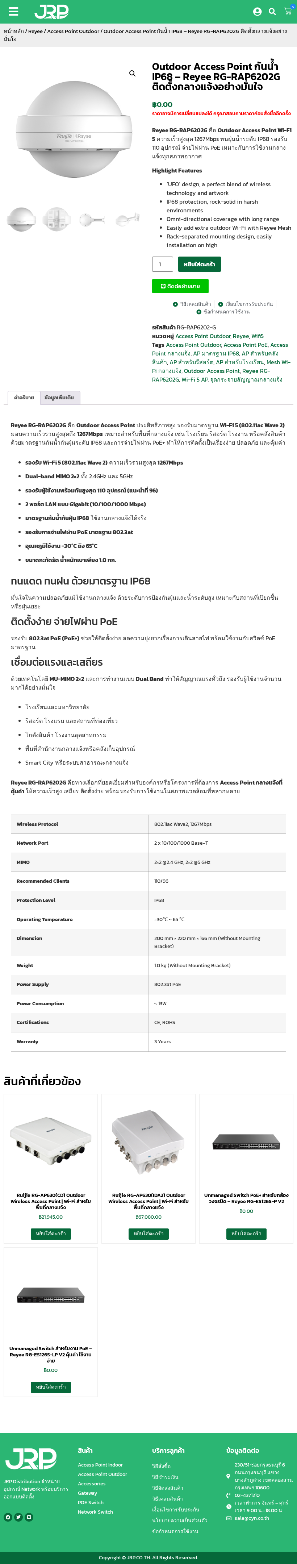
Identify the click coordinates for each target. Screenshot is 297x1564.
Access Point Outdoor (73, 31)
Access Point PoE (245, 344)
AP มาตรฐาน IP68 (216, 353)
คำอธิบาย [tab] (24, 398)
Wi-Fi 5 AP (194, 379)
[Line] (29, 1517)
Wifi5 (257, 336)
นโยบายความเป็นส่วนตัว (180, 1521)
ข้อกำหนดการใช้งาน (175, 1531)
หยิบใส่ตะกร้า (199, 264)
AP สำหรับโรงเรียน (240, 362)
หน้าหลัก (14, 31)
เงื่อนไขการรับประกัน (176, 1510)
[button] (15, 11)
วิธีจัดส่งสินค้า (167, 1488)
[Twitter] (18, 1517)
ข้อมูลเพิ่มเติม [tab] (59, 398)
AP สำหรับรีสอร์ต (191, 362)
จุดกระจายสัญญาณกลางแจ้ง (246, 379)
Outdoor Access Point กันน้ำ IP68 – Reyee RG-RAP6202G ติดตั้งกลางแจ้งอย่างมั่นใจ (216, 76)
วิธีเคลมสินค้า (167, 1499)
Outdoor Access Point (212, 370)
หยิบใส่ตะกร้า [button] (51, 1234)
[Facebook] (8, 1517)
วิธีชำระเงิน (165, 1477)
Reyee (35, 31)
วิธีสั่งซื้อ (161, 1466)
